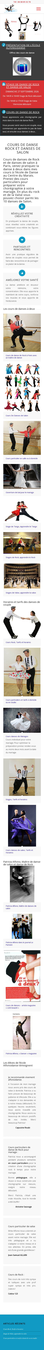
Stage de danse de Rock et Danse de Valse (22, 86)
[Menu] (37, 9)
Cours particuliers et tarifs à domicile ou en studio (20, 1338)
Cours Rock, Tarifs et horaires (13, 1329)
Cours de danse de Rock (22, 112)
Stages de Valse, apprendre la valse (15, 1333)
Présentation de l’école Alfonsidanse (23, 46)
